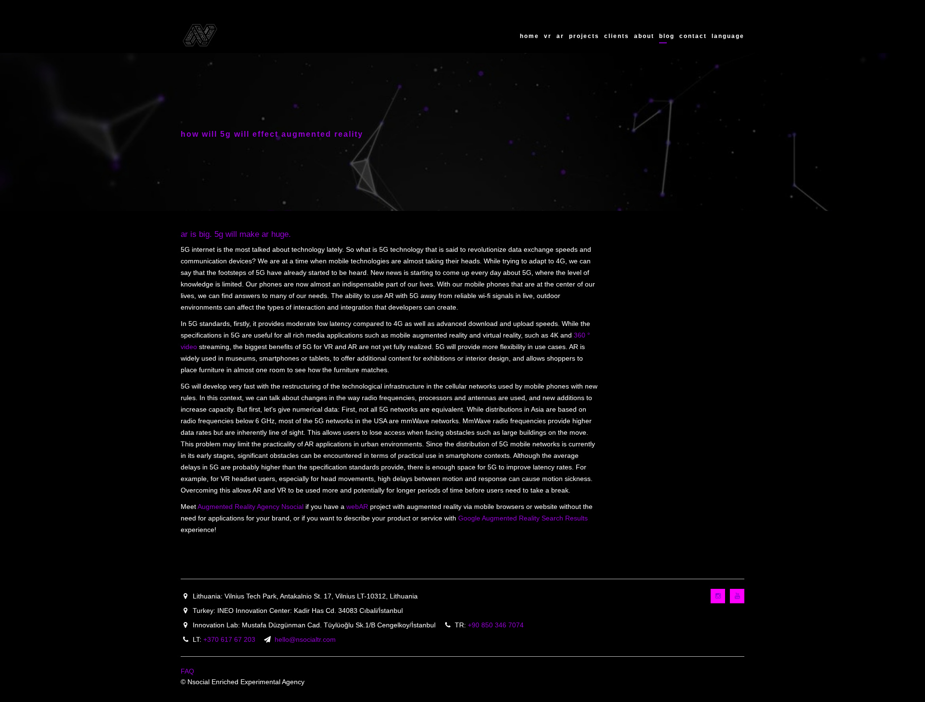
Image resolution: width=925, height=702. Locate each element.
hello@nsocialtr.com (305, 639)
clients (616, 36)
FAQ (187, 671)
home (529, 36)
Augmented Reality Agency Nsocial (251, 506)
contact (693, 36)
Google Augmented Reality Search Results (523, 518)
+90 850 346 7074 (496, 625)
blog (666, 36)
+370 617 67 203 (229, 639)
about (644, 36)
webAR (357, 506)
